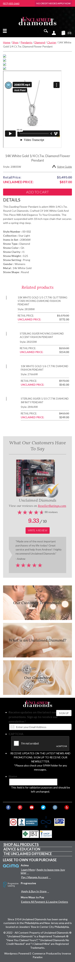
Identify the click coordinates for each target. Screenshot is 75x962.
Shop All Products (21, 844)
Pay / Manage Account (34, 877)
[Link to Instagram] (55, 807)
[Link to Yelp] (66, 807)
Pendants (26, 42)
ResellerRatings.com (52, 506)
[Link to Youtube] (31, 807)
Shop (15, 42)
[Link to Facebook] (8, 807)
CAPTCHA (16, 734)
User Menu (54, 32)
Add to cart (37, 192)
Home (6, 42)
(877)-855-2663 (11, 3)
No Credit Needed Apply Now (53, 3)
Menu (5, 30)
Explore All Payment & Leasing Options (44, 901)
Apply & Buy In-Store (34, 891)
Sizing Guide (64, 166)
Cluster (51, 42)
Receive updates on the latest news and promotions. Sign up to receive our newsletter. (37, 716)
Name (13, 776)
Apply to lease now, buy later (43, 871)
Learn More (28, 869)
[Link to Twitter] (43, 807)
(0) (69, 33)
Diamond (39, 42)
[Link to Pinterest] (20, 807)
